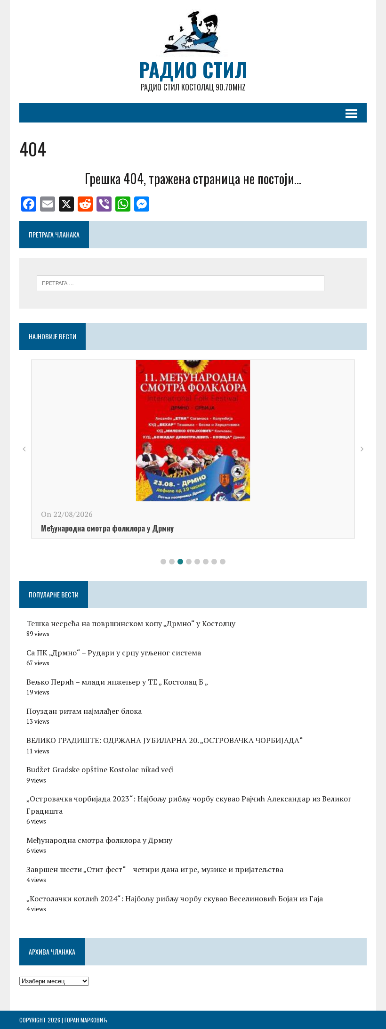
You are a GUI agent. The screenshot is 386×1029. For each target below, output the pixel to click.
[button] (163, 561)
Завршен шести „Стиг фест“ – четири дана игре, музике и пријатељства (154, 869)
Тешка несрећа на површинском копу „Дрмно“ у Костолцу (130, 623)
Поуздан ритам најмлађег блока (84, 711)
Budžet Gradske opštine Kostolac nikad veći (100, 769)
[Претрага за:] (180, 282)
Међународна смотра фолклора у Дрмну (107, 528)
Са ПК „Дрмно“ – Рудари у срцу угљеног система (113, 652)
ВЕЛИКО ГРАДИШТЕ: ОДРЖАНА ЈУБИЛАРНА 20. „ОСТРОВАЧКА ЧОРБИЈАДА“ (164, 740)
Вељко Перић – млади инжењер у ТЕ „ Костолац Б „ (117, 682)
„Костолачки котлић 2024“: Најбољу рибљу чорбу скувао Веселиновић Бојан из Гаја (174, 898)
